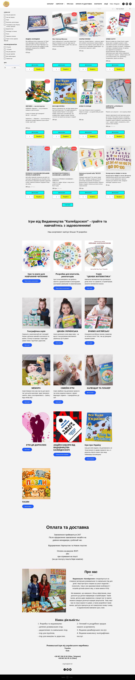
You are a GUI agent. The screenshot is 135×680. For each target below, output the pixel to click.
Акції (106, 4)
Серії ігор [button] (60, 4)
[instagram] (127, 4)
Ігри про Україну (93, 445)
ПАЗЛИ (25, 502)
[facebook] (123, 4)
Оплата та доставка (84, 4)
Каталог (50, 4)
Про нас (70, 4)
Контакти (98, 4)
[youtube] (130, 4)
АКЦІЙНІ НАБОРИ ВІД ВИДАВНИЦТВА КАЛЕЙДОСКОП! (64, 447)
